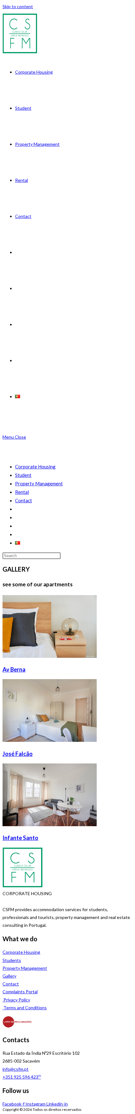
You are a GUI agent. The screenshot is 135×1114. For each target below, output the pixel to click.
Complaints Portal (20, 991)
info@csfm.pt (16, 1069)
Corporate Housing (35, 466)
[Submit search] (64, 557)
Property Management (39, 483)
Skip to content (18, 6)
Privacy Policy (16, 999)
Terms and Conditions (25, 1007)
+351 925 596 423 (22, 1077)
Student (23, 475)
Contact (23, 500)
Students (12, 960)
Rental (22, 492)
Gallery (9, 976)
